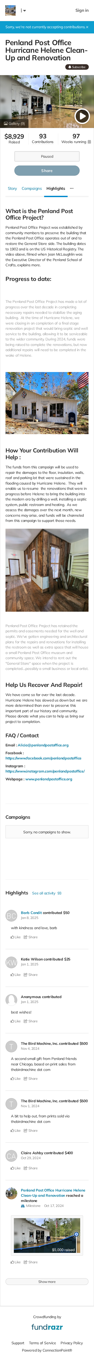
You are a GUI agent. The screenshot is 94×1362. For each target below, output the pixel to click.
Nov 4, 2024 (30, 1048)
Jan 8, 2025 (29, 918)
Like (17, 937)
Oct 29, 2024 (30, 1158)
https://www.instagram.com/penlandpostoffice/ (45, 771)
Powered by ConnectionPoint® (47, 1350)
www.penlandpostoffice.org (48, 779)
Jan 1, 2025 (29, 964)
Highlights (55, 188)
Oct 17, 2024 (54, 1206)
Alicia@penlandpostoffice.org (43, 745)
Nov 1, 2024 (30, 1106)
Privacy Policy (72, 1343)
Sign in (82, 10)
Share (46, 170)
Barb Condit (31, 912)
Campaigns (32, 188)
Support (18, 1343)
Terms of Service (42, 1343)
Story (12, 188)
